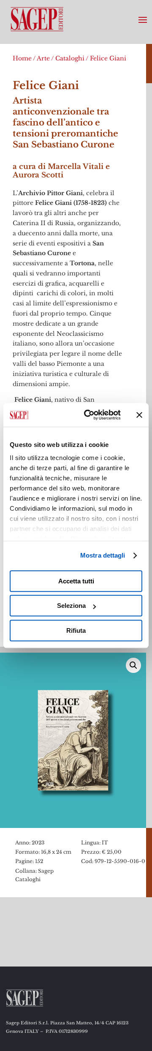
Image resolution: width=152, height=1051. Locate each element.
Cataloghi (69, 58)
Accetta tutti (76, 581)
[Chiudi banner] (139, 415)
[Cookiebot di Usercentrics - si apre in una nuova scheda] (89, 414)
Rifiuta (76, 630)
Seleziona (71, 605)
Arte (43, 58)
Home (22, 58)
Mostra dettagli (102, 555)
